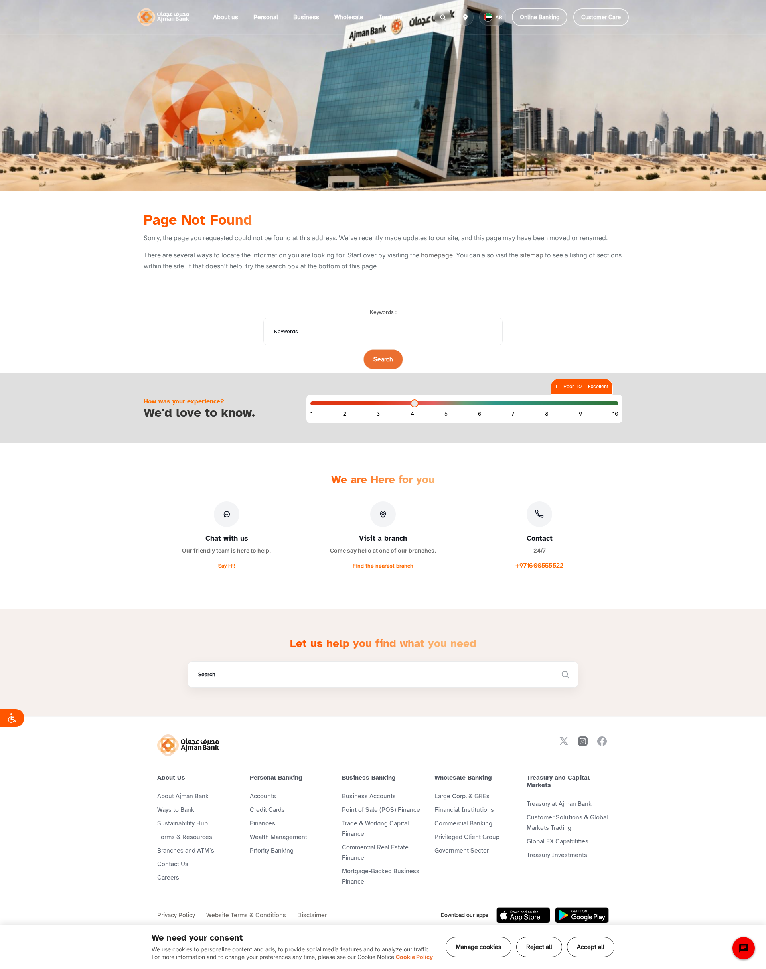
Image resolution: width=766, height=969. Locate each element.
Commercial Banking (463, 823)
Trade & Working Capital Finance (375, 828)
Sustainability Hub (182, 823)
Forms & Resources (184, 837)
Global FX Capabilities (557, 841)
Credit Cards (267, 810)
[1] (311, 414)
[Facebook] (602, 741)
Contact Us (172, 864)
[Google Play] (582, 915)
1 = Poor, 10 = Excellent (581, 386)
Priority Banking (272, 851)
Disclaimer (312, 915)
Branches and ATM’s (185, 851)
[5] (446, 414)
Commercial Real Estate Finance (375, 852)
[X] (564, 741)
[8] (547, 414)
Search (383, 359)
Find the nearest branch (383, 565)
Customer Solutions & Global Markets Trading (567, 822)
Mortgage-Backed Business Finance (380, 876)
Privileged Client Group (466, 837)
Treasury (390, 17)
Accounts (263, 796)
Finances (262, 823)
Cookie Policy (414, 956)
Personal (265, 17)
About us (225, 17)
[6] (479, 414)
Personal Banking (276, 778)
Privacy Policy (176, 915)
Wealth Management (278, 837)
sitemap (531, 255)
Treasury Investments (557, 855)
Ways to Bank (175, 810)
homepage (437, 255)
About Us (171, 778)
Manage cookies (478, 947)
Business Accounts (369, 796)
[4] (412, 414)
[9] (580, 414)
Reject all (539, 947)
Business (306, 17)
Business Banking (369, 778)
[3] (378, 414)
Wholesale (348, 17)
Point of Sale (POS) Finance (381, 810)
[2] (344, 414)
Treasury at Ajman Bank (559, 804)
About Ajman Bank (183, 796)
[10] (615, 414)
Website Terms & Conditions (246, 915)
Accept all (590, 947)
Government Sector (461, 851)
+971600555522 (539, 566)
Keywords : (383, 312)
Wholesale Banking (463, 778)
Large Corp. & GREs (462, 796)
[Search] (442, 17)
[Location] (465, 17)
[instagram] (583, 741)
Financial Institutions (464, 810)
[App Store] (523, 915)
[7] (512, 414)
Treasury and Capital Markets (558, 781)
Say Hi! (226, 565)
